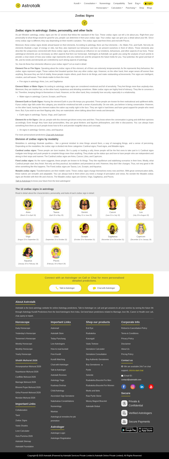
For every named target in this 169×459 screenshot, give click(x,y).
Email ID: (131, 378)
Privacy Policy (127, 339)
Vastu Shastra (21, 426)
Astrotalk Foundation (24, 446)
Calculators (116, 8)
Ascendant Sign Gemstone (62, 396)
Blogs (149, 8)
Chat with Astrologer (55, 135)
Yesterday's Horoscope (25, 333)
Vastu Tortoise (92, 344)
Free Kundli (56, 354)
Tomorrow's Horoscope (25, 339)
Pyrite (88, 370)
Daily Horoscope (22, 328)
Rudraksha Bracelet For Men (98, 380)
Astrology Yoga (57, 380)
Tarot (130, 3)
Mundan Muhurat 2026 (25, 398)
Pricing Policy (127, 354)
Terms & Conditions (129, 333)
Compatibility (119, 3)
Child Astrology (57, 391)
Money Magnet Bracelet (96, 401)
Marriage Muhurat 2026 (25, 382)
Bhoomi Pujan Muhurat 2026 (28, 387)
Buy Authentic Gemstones (97, 359)
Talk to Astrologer (23, 181)
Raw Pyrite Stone (93, 396)
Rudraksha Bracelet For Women (100, 385)
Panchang (130, 8)
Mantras (54, 411)
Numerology (105, 3)
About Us (125, 349)
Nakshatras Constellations (62, 401)
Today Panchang (58, 339)
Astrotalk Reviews (59, 375)
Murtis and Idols (93, 391)
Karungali (90, 339)
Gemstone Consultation (96, 354)
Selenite (89, 375)
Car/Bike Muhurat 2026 (25, 377)
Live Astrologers (58, 344)
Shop (141, 8)
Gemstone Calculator (95, 349)
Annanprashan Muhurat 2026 (28, 366)
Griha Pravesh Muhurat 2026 (28, 392)
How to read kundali (59, 349)
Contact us (127, 360)
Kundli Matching (58, 359)
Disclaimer (126, 344)
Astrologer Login (58, 433)
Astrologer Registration (61, 438)
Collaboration (21, 410)
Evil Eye (89, 328)
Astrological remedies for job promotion (63, 419)
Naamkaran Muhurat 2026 (26, 372)
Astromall (55, 328)
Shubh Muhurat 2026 (26, 360)
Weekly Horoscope (23, 344)
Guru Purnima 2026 (24, 436)
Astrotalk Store (57, 333)
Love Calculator (22, 431)
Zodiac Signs (21, 420)
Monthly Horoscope (24, 349)
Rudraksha (91, 333)
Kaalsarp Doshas (58, 385)
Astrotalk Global (93, 406)
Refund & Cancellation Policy (134, 328)
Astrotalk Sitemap (23, 441)
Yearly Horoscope (23, 354)
